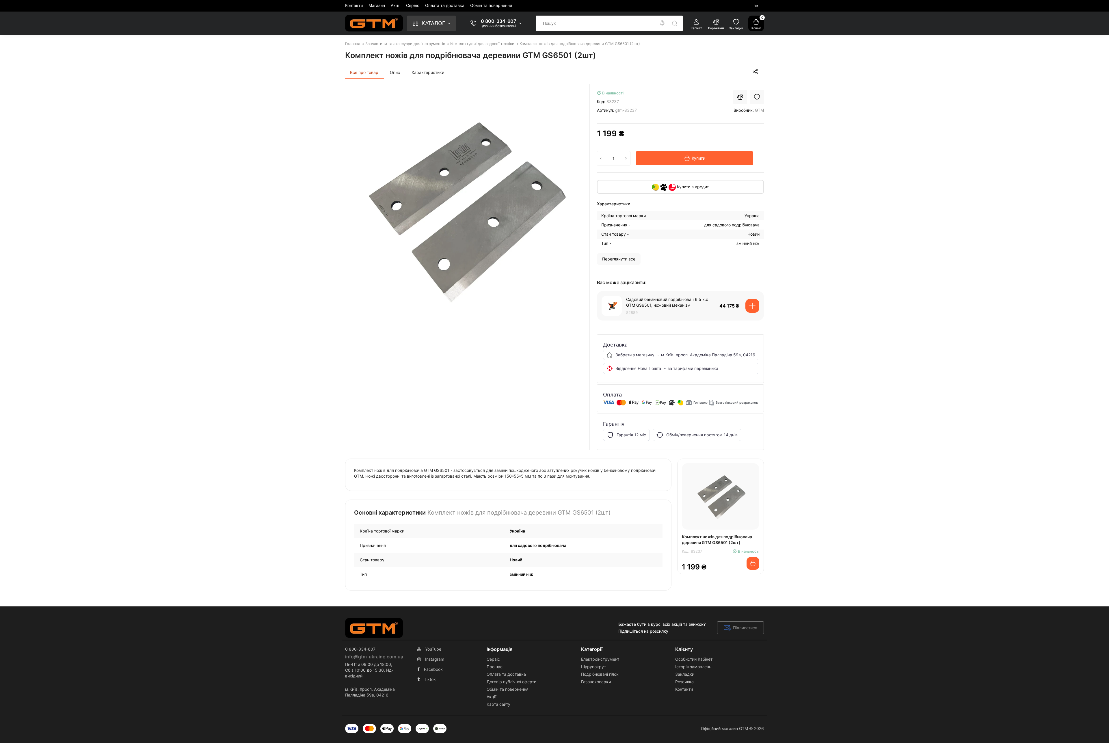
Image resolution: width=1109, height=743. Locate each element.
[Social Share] (755, 72)
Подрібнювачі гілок (600, 674)
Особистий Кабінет (693, 659)
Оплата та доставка (444, 5)
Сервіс (412, 5)
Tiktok (430, 679)
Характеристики (428, 72)
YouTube (433, 649)
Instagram (434, 659)
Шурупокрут (593, 666)
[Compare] (740, 97)
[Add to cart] (752, 306)
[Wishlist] (757, 97)
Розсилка (684, 681)
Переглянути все (618, 258)
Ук (756, 6)
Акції (395, 5)
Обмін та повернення (491, 5)
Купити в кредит (692, 186)
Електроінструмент (600, 659)
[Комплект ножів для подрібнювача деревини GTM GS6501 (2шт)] (463, 208)
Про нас (495, 666)
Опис (395, 72)
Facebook (433, 669)
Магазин (377, 5)
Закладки (684, 674)
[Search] (662, 23)
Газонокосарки (596, 681)
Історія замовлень (693, 666)
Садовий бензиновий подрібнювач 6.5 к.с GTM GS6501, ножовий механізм (667, 302)
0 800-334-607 (498, 21)
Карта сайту (498, 704)
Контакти (354, 5)
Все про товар (364, 72)
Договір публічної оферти (511, 681)
